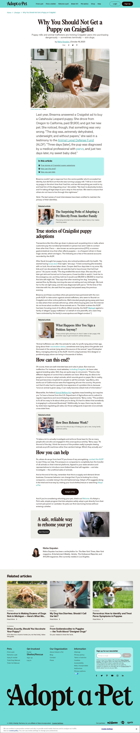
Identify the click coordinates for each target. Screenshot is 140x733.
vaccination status (58, 346)
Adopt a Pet (70, 492)
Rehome (85, 498)
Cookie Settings (57, 723)
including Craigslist (78, 369)
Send (127, 655)
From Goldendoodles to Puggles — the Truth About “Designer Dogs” (68, 630)
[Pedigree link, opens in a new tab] (122, 722)
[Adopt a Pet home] (17, 4)
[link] (63, 4)
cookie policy (13, 731)
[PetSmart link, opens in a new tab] (112, 722)
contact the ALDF (96, 459)
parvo (80, 149)
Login (115, 4)
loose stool (53, 264)
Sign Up (127, 4)
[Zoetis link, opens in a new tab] (130, 722)
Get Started (44, 532)
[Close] (136, 729)
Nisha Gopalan (63, 42)
